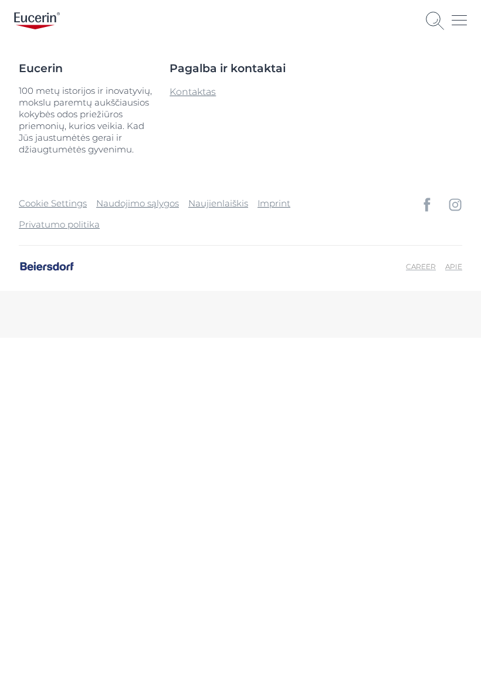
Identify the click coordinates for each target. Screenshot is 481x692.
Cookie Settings (53, 203)
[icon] (427, 205)
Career (421, 266)
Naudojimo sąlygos (137, 203)
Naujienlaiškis (218, 203)
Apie (453, 266)
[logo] (37, 20)
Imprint (274, 203)
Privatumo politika (59, 224)
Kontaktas (193, 91)
